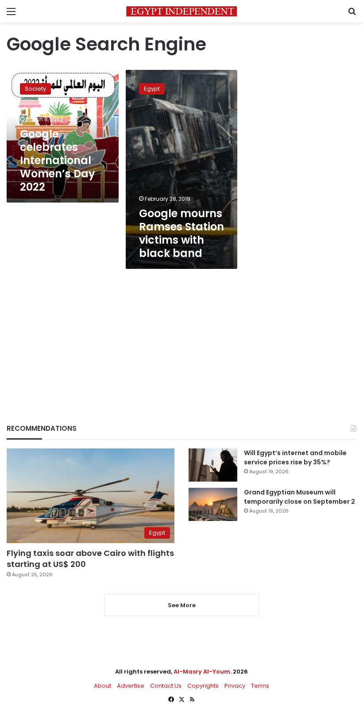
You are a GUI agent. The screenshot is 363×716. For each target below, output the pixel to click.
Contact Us (166, 686)
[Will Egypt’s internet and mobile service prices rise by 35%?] (213, 465)
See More (182, 605)
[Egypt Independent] (181, 11)
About (102, 686)
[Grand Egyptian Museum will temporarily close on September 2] (213, 504)
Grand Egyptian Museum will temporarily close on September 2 (299, 497)
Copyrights (203, 686)
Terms (260, 686)
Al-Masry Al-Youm (202, 671)
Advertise (130, 686)
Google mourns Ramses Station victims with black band (181, 233)
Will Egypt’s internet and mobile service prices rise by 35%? (295, 457)
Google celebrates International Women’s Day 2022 (57, 160)
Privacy (234, 686)
